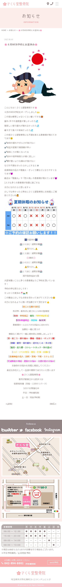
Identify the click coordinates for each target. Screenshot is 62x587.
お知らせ (12, 30)
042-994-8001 (14, 563)
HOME (3, 30)
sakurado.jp (24, 585)
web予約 (54, 562)
